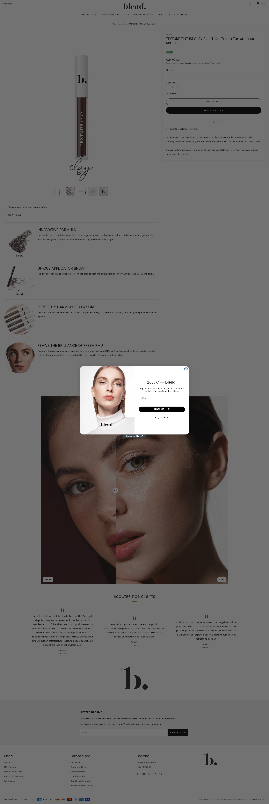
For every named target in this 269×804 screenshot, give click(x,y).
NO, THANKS (162, 418)
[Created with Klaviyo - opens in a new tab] (134, 436)
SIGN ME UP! (161, 409)
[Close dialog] (186, 369)
